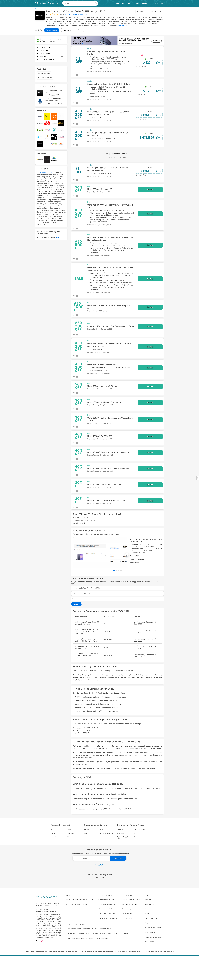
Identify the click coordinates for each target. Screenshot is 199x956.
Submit (76, 604)
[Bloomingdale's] (61, 130)
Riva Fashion (94, 680)
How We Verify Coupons (153, 927)
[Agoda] (61, 116)
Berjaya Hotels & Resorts (122, 838)
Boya (142, 675)
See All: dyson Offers (53, 95)
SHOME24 (147, 115)
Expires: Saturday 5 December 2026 (99, 389)
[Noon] (47, 116)
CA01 (147, 90)
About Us (148, 899)
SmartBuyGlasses (139, 829)
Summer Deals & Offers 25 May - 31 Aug (79, 899)
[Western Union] (40, 159)
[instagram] (41, 941)
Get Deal (150, 189)
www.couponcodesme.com (154, 937)
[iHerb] (40, 130)
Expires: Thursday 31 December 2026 (100, 71)
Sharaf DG (134, 675)
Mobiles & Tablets (45, 78)
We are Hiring (126, 909)
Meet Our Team (150, 904)
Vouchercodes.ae (46, 173)
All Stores (148, 913)
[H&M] (47, 123)
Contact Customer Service (131, 899)
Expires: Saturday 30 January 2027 (99, 192)
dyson (126, 675)
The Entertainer (79, 680)
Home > (38, 9)
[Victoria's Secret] (54, 123)
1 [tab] (114, 570)
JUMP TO (38, 30)
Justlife (159, 677)
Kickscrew (120, 829)
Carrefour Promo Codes (106, 899)
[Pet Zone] (54, 144)
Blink (85, 833)
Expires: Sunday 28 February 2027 (99, 373)
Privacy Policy (99, 865)
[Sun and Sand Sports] (61, 123)
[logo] (46, 3)
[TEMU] (54, 116)
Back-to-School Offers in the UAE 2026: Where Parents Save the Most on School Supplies (98, 933)
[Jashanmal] (47, 137)
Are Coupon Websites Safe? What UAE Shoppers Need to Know (89, 929)
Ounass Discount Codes (106, 904)
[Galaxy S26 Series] (117, 40)
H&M (135, 833)
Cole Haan (120, 833)
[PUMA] (54, 137)
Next (127, 554)
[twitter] (37, 941)
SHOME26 (147, 171)
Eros (101, 829)
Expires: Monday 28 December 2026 (99, 311)
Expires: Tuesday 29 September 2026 (100, 405)
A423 (147, 62)
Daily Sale (70, 833)
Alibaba (69, 837)
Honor (147, 675)
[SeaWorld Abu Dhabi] (54, 159)
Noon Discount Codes (105, 909)
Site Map (148, 909)
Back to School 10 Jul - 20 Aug (76, 904)
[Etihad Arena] (47, 159)
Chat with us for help (129, 918)
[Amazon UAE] (40, 116)
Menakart (154, 675)
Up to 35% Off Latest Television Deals (53, 101)
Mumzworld (137, 837)
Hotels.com (150, 677)
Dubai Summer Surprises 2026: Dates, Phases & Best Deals (88, 938)
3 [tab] (118, 570)
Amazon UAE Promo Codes (107, 918)
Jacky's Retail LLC (106, 833)
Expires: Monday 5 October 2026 (98, 352)
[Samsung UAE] (40, 144)
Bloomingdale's (133, 677)
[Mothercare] (47, 144)
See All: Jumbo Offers (53, 103)
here (57, 237)
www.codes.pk (150, 942)
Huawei (53, 837)
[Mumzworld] (61, 137)
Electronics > (45, 9)
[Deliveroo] (54, 130)
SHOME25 (147, 137)
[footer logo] (48, 897)
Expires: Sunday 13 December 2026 (99, 329)
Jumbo (75, 677)
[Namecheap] (61, 144)
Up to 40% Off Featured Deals (54, 92)
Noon (142, 677)
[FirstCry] (47, 130)
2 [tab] (116, 570)
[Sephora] (40, 123)
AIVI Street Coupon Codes (107, 913)
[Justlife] (40, 137)
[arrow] (197, 478)
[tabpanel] (117, 553)
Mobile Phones (44, 73)
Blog (146, 923)
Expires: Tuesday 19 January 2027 (99, 225)
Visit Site (140, 11)
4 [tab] (121, 570)
